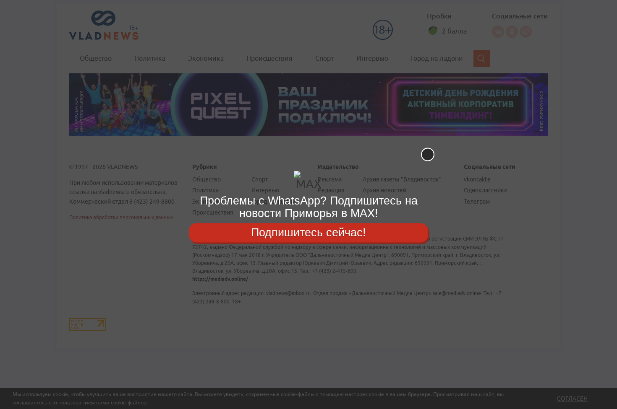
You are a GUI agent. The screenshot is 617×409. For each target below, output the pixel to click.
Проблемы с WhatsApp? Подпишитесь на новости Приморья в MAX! (309, 207)
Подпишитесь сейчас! (308, 232)
